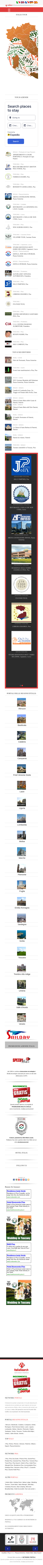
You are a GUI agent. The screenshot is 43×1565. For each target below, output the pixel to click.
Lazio (22, 792)
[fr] (27, 2)
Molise (22, 841)
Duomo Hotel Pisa (14, 1469)
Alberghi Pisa (9, 1465)
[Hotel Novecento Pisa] (21, 552)
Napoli (7, 1446)
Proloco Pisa (23, 1458)
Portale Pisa (8, 1461)
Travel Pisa (8, 1463)
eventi (20, 358)
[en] (22, 2)
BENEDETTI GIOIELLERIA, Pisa (24, 187)
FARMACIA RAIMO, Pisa (21, 177)
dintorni (21, 388)
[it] (18, 2)
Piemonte (22, 875)
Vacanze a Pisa (18, 1467)
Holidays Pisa (9, 1467)
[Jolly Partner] (21, 667)
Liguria (22, 808)
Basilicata (22, 725)
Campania (22, 758)
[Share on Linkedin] (21, 1180)
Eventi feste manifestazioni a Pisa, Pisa (25, 370)
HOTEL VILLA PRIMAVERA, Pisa (21, 538)
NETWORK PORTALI (29, 1557)
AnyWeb (4, 1553)
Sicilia (22, 941)
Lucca (22, 214)
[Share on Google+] (19, 1180)
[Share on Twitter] (26, 1180)
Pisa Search (16, 1463)
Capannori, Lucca (26, 244)
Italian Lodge (26, 1482)
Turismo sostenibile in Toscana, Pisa (24, 447)
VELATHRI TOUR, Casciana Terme (24, 237)
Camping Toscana (10, 1487)
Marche (22, 858)
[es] (36, 2)
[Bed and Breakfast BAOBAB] (21, 493)
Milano (33, 1444)
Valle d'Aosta (22, 1007)
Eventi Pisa (31, 1458)
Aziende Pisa (17, 1461)
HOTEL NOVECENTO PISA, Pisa (21, 566)
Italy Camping (21, 1487)
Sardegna (22, 924)
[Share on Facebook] (14, 1180)
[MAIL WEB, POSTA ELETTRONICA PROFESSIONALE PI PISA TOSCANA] (26, 1539)
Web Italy (30, 1484)
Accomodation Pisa (30, 1465)
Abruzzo (22, 709)
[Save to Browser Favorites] (28, 1180)
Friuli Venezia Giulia (22, 775)
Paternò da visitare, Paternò (21, 437)
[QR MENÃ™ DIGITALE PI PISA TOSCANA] (37, 1539)
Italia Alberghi (23, 1484)
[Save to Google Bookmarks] (16, 1180)
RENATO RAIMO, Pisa (20, 334)
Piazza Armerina (24, 194)
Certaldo (23, 204)
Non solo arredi (29, 1489)
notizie (21, 378)
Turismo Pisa (33, 1461)
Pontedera (24, 271)
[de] (31, 2)
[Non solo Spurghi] (21, 639)
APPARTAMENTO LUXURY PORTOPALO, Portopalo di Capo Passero (23, 156)
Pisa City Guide (14, 1458)
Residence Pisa (18, 1465)
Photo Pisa (25, 1461)
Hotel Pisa (33, 1463)
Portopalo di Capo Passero (27, 152)
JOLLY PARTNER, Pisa (20, 284)
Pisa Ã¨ (26, 1467)
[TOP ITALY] (21, 468)
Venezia (21, 1444)
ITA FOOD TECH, (19, 304)
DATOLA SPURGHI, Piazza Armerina (25, 264)
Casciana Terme (26, 234)
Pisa (22, 164)
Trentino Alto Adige (22, 974)
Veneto (22, 1024)
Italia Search (37, 1553)
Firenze (16, 1444)
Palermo (27, 1444)
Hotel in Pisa (25, 1463)
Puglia (22, 891)
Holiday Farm (18, 1482)
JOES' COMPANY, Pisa (20, 344)
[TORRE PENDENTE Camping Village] (21, 580)
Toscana (22, 957)
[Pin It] (23, 1180)
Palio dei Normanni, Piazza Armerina (24, 360)
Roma (11, 1444)
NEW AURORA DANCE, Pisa (22, 227)
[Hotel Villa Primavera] (21, 524)
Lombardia (22, 825)
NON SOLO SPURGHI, (21, 653)
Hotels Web (9, 1482)
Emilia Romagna (22, 908)
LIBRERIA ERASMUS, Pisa (22, 294)
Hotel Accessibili (19, 1489)
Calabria (22, 742)
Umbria (22, 991)
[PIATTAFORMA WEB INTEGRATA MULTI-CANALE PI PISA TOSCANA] (15, 1539)
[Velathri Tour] (21, 610)
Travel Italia (14, 1484)
